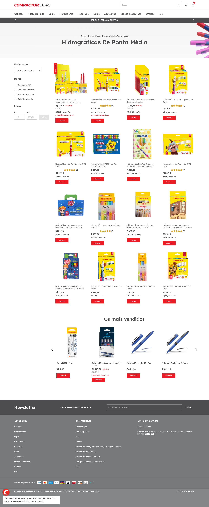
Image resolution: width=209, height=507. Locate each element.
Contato (79, 442)
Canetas (18, 13)
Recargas (83, 13)
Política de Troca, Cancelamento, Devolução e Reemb (98, 447)
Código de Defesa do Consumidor (90, 462)
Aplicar (43, 117)
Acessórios (110, 13)
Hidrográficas (36, 13)
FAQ (77, 467)
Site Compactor (82, 432)
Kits (161, 13)
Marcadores (66, 13)
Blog (78, 437)
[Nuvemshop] (186, 491)
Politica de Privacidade (85, 452)
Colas (96, 13)
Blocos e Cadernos (131, 13)
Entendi (40, 501)
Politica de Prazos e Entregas (88, 457)
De (15, 112)
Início (83, 36)
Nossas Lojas (81, 427)
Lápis (52, 13)
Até (28, 112)
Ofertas (150, 13)
